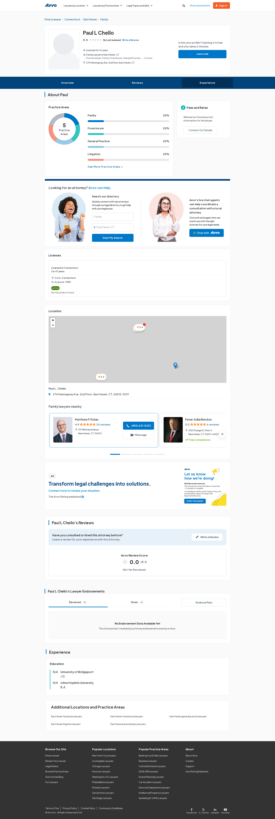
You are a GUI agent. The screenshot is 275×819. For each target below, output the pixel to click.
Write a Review (130, 40)
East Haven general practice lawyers (188, 716)
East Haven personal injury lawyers (128, 724)
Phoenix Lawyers (100, 787)
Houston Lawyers (101, 771)
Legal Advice (51, 766)
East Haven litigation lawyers (66, 724)
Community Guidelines (111, 808)
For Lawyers (51, 782)
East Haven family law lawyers (66, 716)
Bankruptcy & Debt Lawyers (153, 755)
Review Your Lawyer (55, 760)
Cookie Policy (88, 808)
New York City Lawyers (104, 755)
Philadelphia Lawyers (103, 782)
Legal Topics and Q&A (138, 5)
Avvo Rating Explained (197, 771)
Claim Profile (202, 54)
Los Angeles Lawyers (102, 760)
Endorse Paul (204, 602)
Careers (190, 760)
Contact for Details (200, 130)
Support (190, 766)
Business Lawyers (148, 760)
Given (136, 602)
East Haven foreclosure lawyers (126, 716)
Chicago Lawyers (101, 766)
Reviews (137, 82)
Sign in (223, 5)
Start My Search (113, 237)
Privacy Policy (70, 808)
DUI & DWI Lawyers (148, 771)
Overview (67, 82)
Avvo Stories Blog (54, 776)
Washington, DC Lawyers (105, 776)
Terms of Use (52, 808)
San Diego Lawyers (102, 798)
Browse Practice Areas (57, 771)
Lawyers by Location (74, 5)
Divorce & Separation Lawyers (154, 787)
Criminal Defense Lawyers (152, 766)
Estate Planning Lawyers (151, 776)
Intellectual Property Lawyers (154, 792)
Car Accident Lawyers (150, 782)
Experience (207, 82)
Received (77, 602)
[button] (175, 365)
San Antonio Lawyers (103, 792)
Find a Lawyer (52, 755)
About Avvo (191, 755)
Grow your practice (200, 5)
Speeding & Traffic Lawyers (153, 798)
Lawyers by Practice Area (106, 5)
